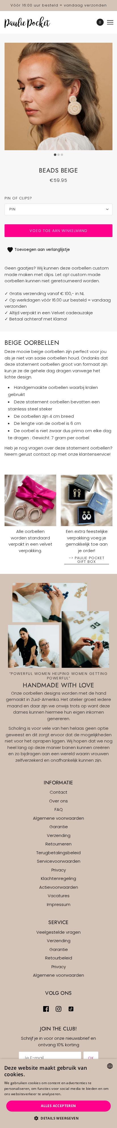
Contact (58, 792)
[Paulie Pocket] (32, 22)
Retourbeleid (58, 958)
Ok (91, 1058)
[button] (58, 1118)
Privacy (58, 870)
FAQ (59, 809)
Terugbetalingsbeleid (58, 853)
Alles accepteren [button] (58, 1105)
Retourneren (58, 844)
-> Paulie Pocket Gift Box (87, 560)
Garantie (58, 827)
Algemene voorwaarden (58, 818)
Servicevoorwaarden (58, 861)
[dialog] (58, 1093)
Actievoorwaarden (58, 887)
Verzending (58, 835)
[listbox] (110, 1066)
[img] (46, 1008)
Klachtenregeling (58, 878)
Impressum (58, 904)
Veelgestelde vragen (58, 932)
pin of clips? (18, 198)
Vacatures (59, 896)
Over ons (58, 801)
